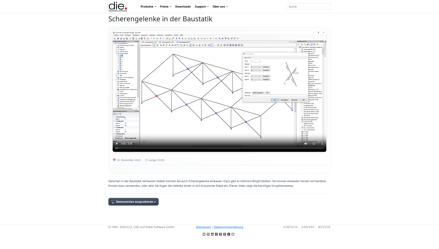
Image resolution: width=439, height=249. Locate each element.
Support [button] (200, 6)
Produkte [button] (147, 6)
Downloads (183, 6)
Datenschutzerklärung (228, 227)
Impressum (203, 227)
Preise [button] (164, 6)
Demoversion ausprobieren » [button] (133, 202)
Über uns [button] (219, 6)
